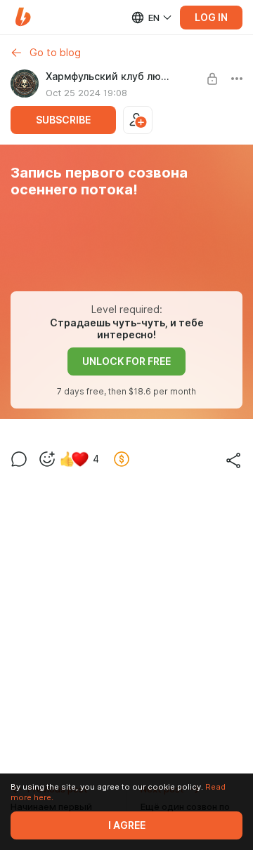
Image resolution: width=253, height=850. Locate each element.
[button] (23, 17)
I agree (126, 825)
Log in (211, 17)
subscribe (63, 120)
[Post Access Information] (212, 79)
